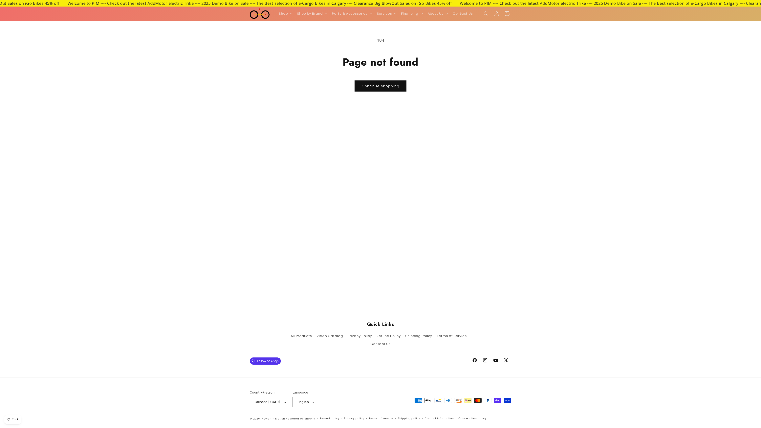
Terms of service (381, 418)
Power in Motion (273, 418)
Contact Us (380, 343)
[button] (285, 14)
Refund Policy (389, 335)
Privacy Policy (360, 335)
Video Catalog (329, 335)
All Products (301, 335)
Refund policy (329, 418)
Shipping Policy (418, 335)
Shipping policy (409, 418)
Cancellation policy (472, 418)
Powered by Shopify (300, 418)
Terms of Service (452, 335)
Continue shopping (380, 86)
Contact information (439, 418)
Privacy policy (354, 418)
